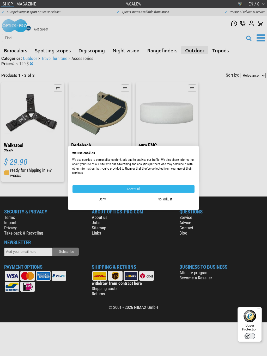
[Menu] (259, 310)
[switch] (250, 336)
